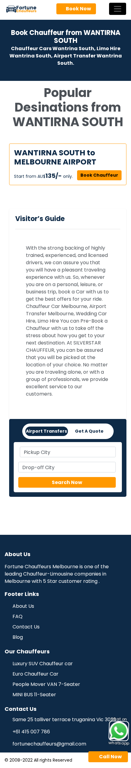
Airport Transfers (46, 431)
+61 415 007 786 (31, 731)
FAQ (17, 616)
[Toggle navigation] (117, 9)
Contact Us (25, 626)
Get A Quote (89, 431)
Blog (17, 637)
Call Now (110, 756)
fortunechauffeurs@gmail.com (49, 743)
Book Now (78, 8)
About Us (22, 606)
